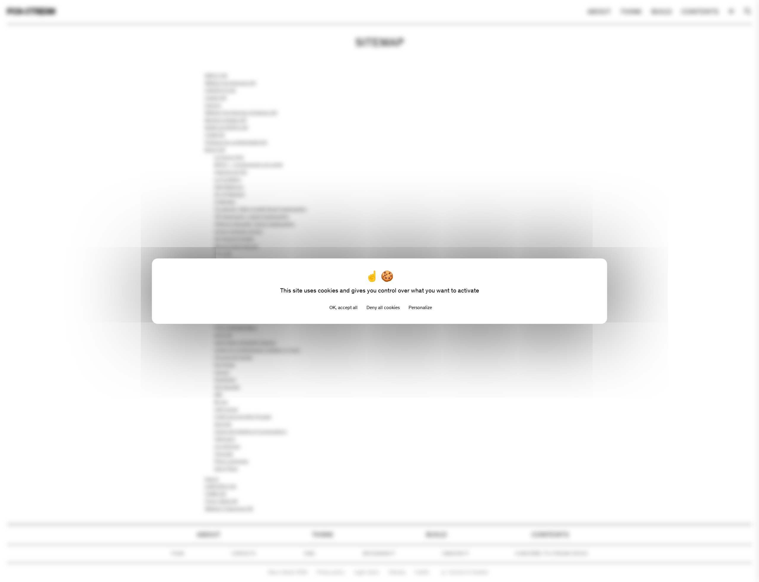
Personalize (420, 307)
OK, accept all (343, 307)
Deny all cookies (383, 307)
